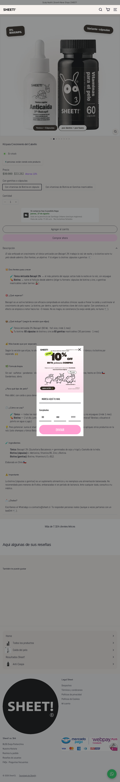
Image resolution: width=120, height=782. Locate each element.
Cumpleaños (44, 410)
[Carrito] (108, 9)
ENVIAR (60, 429)
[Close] (79, 349)
